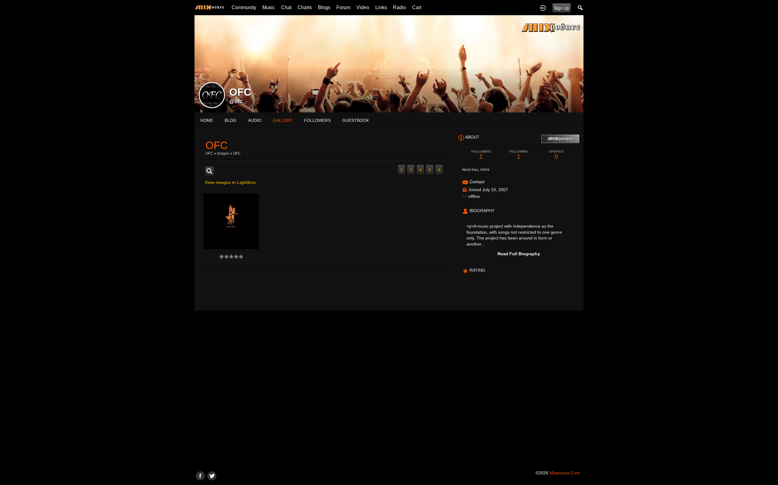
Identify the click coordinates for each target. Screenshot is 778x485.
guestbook (355, 120)
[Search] (580, 7)
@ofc (236, 101)
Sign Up (561, 8)
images (223, 153)
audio (254, 120)
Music (268, 7)
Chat (286, 7)
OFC (209, 153)
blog (230, 120)
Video (362, 7)
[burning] (231, 221)
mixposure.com (564, 472)
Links (381, 7)
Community (244, 7)
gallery (282, 120)
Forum (343, 7)
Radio (399, 7)
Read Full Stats (476, 169)
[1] (221, 256)
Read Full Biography (518, 253)
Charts (305, 7)
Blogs (324, 7)
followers (317, 120)
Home (206, 120)
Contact (477, 181)
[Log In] (543, 7)
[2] (224, 256)
